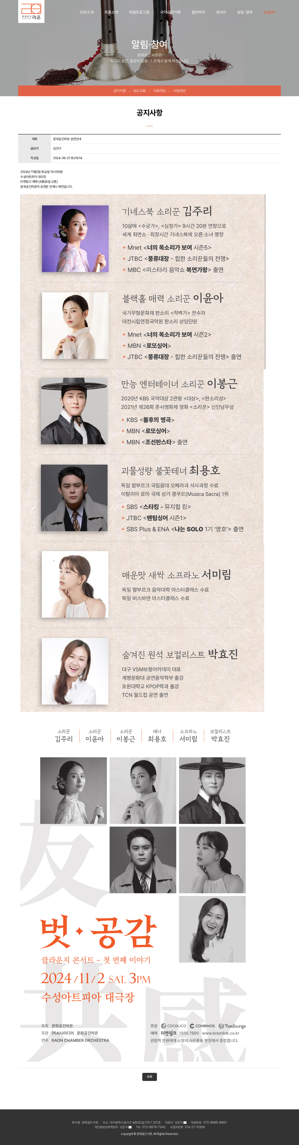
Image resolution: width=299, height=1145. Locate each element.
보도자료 (139, 91)
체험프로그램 (139, 12)
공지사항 (119, 91)
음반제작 (198, 12)
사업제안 (179, 91)
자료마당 (159, 91)
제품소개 (111, 12)
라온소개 (86, 12)
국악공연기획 (170, 12)
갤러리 (221, 12)
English (270, 12)
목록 (149, 1077)
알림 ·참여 (245, 12)
